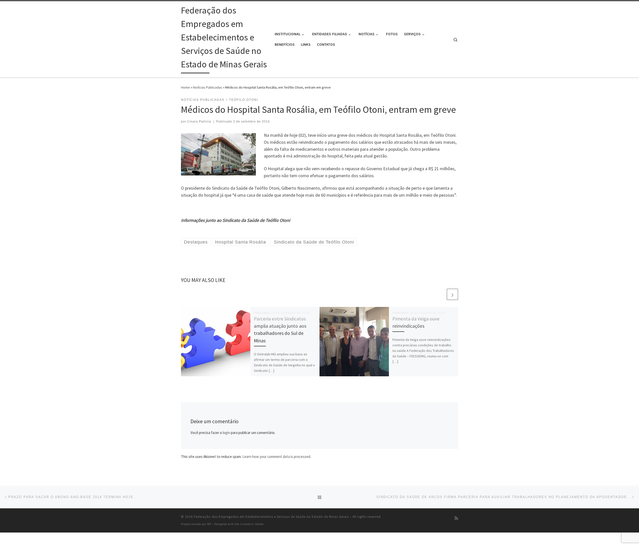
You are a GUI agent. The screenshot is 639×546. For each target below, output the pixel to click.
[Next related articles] (452, 294)
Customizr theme (252, 524)
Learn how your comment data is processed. (276, 456)
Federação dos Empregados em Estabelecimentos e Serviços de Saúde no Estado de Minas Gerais (271, 517)
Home (185, 87)
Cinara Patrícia (199, 121)
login (226, 432)
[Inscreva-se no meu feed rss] (456, 518)
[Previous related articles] (440, 294)
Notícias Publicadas (207, 87)
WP (209, 524)
